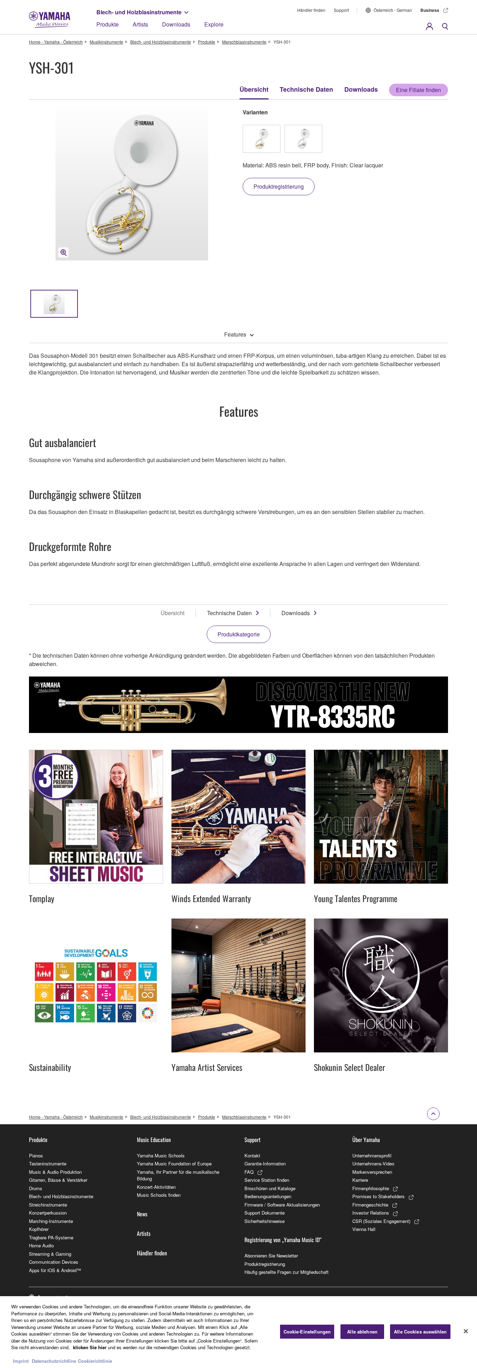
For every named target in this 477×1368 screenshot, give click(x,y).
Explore (213, 24)
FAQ (249, 1172)
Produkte (107, 24)
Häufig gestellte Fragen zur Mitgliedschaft (286, 1272)
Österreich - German (393, 10)
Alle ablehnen (362, 1331)
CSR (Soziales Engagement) (381, 1221)
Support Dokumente (264, 1212)
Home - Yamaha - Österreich (56, 42)
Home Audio (41, 1245)
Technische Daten (306, 89)
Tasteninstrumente (47, 1163)
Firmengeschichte (370, 1204)
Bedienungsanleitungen (267, 1196)
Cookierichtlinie (95, 1361)
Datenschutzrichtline (54, 1361)
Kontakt (252, 1155)
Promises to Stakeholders (378, 1196)
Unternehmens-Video (373, 1163)
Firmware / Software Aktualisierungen (282, 1204)
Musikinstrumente (106, 42)
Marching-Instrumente (51, 1221)
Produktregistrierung (264, 1264)
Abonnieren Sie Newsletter (271, 1255)
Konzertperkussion (48, 1212)
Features (235, 334)
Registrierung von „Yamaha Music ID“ (283, 1239)
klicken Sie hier (90, 1347)
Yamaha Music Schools (161, 1155)
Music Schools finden (159, 1195)
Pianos (36, 1155)
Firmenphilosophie (370, 1188)
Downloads (176, 24)
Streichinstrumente (48, 1204)
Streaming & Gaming (50, 1253)
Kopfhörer (39, 1229)
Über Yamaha (366, 1139)
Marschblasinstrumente (244, 42)
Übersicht (254, 89)
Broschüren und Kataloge (269, 1188)
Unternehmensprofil (371, 1155)
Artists (140, 24)
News (142, 1214)
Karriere (360, 1180)
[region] (238, 1332)
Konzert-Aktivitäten (156, 1187)
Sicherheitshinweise (264, 1221)
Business (429, 10)
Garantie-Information (265, 1163)
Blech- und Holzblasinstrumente (139, 12)
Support (341, 10)
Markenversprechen (372, 1172)
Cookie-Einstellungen (307, 1331)
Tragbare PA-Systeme (51, 1237)
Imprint (21, 1361)
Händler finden (311, 10)
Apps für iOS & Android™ (55, 1270)
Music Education (154, 1139)
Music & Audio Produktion (55, 1172)
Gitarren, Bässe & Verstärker (58, 1180)
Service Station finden (266, 1180)
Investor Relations (370, 1212)
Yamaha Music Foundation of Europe (174, 1163)
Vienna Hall (363, 1229)
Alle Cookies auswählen (420, 1331)
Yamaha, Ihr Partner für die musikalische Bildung (178, 1175)
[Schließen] (466, 1331)
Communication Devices (53, 1262)
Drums (35, 1188)
